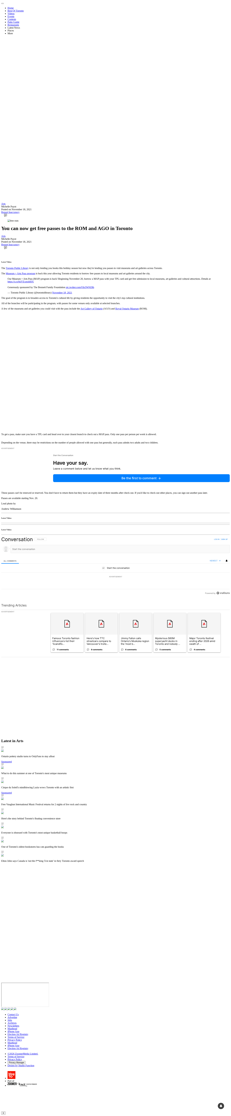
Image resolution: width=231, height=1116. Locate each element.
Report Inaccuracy (10, 212)
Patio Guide (13, 22)
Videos (11, 13)
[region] (115, 566)
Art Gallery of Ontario (91, 308)
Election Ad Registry (18, 1034)
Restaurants (13, 25)
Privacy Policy (15, 1040)
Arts (3, 203)
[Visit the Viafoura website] (223, 593)
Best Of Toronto (16, 10)
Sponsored (6, 761)
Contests (12, 19)
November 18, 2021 (62, 292)
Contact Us (13, 1014)
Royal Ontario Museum (127, 308)
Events (11, 16)
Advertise (12, 1017)
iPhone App (13, 1031)
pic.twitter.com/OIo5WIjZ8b (80, 287)
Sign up (224, 539)
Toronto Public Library (17, 268)
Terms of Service (16, 1037)
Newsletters (13, 1025)
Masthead (12, 1028)
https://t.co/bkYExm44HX (21, 281)
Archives (12, 1023)
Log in (217, 539)
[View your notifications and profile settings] (226, 561)
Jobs (10, 1020)
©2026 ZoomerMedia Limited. (23, 1053)
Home (11, 8)
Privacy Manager (16, 1062)
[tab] (10, 560)
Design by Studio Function (21, 1065)
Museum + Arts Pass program (20, 273)
